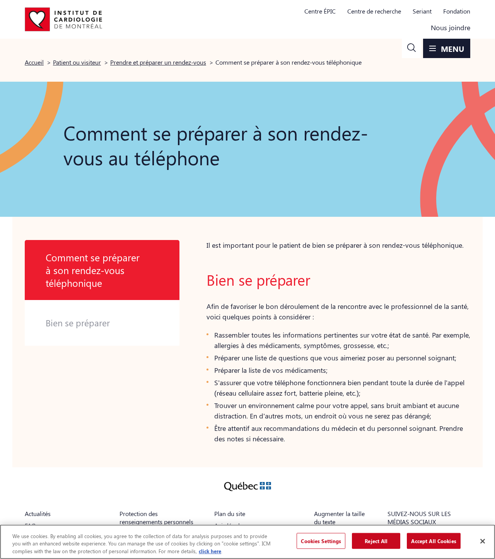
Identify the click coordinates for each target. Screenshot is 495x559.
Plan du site (229, 513)
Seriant (422, 11)
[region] (247, 542)
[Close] (482, 541)
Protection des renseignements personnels (156, 517)
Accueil (34, 62)
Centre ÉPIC (320, 11)
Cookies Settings (321, 540)
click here (210, 551)
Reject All (376, 540)
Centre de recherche (374, 11)
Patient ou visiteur (77, 62)
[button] (411, 48)
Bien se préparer (78, 323)
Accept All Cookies (433, 540)
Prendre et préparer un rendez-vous (158, 62)
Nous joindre (450, 27)
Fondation (456, 11)
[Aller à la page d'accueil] (63, 19)
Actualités (38, 513)
